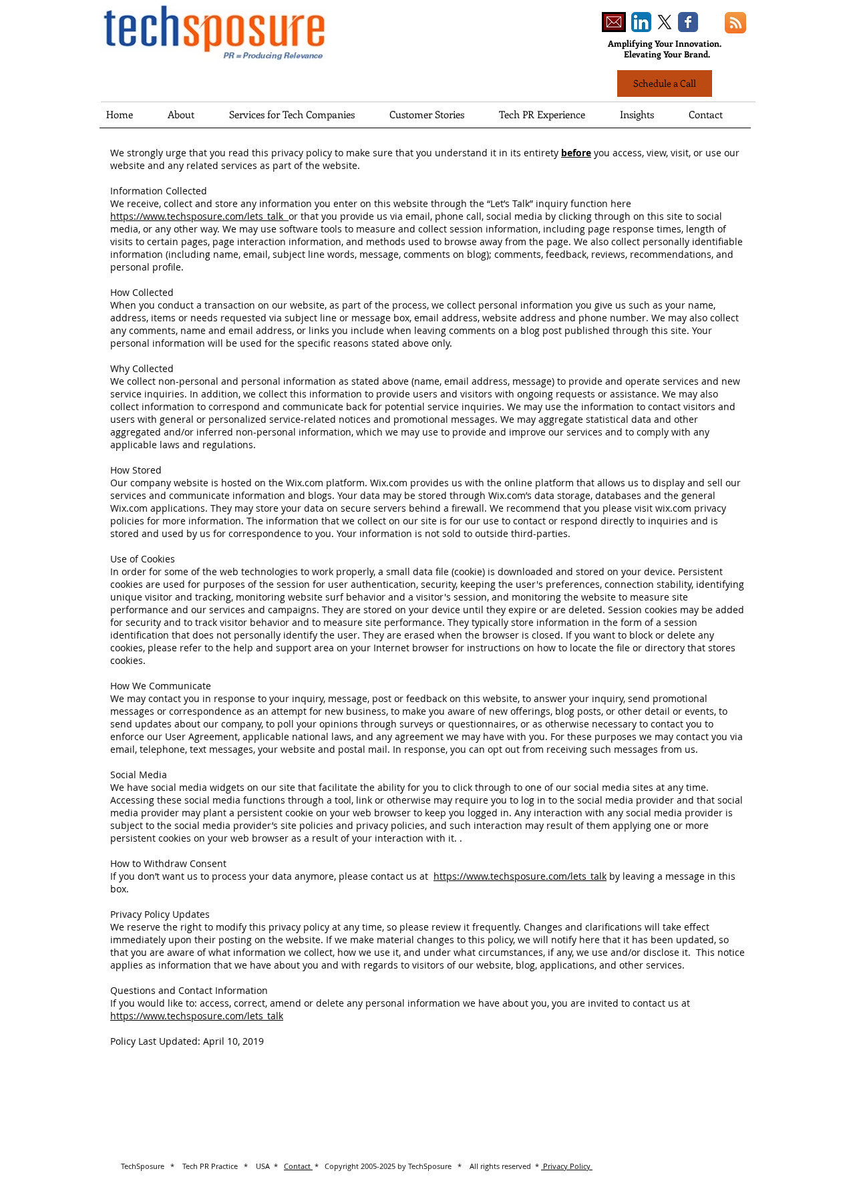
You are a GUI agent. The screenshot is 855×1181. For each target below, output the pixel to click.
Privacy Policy (566, 1166)
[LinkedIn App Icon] (641, 22)
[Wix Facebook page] (688, 22)
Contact (298, 1166)
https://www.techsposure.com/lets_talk (199, 216)
